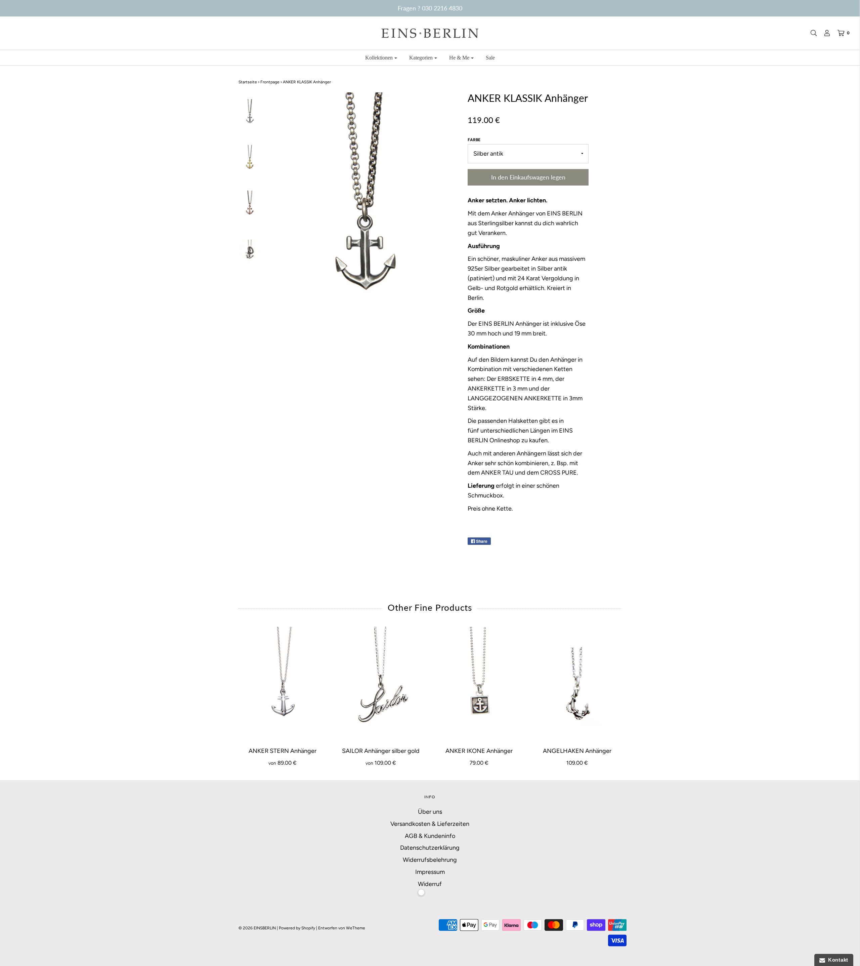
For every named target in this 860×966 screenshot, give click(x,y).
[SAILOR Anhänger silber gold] (381, 683)
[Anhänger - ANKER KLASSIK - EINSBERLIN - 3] (250, 205)
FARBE (474, 139)
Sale (490, 58)
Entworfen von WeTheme (341, 928)
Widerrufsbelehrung (430, 859)
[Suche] (810, 33)
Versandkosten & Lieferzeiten (429, 824)
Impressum (430, 872)
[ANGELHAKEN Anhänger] (577, 683)
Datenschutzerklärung (430, 847)
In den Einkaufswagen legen (528, 177)
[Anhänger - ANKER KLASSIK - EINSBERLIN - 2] (250, 159)
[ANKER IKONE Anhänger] (479, 683)
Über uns (430, 811)
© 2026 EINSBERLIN (257, 928)
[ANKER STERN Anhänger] (283, 683)
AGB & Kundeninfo (430, 836)
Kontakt (836, 960)
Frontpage (270, 82)
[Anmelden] (824, 33)
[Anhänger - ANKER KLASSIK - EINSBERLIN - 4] (250, 250)
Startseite (248, 82)
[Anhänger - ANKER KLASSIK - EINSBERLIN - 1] (250, 113)
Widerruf (430, 884)
